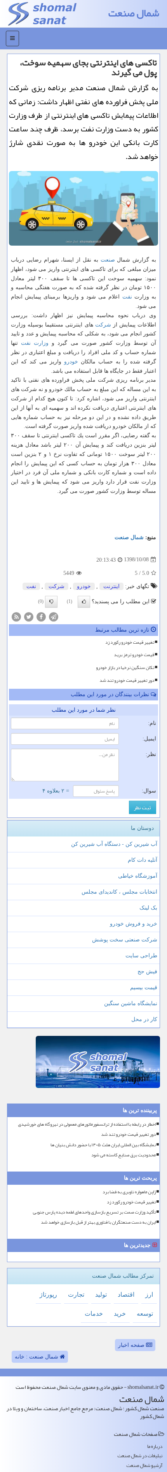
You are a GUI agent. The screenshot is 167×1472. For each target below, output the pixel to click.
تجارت (76, 1294)
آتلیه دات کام (142, 860)
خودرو (71, 362)
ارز (149, 1294)
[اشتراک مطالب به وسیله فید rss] (16, 616)
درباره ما (154, 1446)
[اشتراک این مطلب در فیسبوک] (41, 616)
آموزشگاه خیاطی (137, 876)
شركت (103, 325)
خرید (120, 1313)
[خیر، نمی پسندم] (51, 602)
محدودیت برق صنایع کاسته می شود (123, 1155)
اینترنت (111, 586)
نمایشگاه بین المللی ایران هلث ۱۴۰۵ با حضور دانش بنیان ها (103, 1144)
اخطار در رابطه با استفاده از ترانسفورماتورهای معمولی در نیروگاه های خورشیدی (87, 1124)
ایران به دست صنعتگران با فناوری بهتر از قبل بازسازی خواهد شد (98, 1222)
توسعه (145, 1313)
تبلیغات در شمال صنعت (139, 1455)
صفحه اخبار (132, 1345)
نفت (127, 297)
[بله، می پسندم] (84, 602)
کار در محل (144, 1019)
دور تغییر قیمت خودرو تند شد (126, 680)
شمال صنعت (133, 13)
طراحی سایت (141, 956)
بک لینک (148, 908)
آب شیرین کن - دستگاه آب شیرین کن (114, 844)
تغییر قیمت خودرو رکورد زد (129, 642)
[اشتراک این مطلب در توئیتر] (28, 616)
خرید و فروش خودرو (133, 924)
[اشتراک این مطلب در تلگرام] (53, 616)
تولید (101, 1294)
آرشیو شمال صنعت (144, 1465)
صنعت (108, 260)
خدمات (94, 1313)
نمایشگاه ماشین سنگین (130, 1003)
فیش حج (147, 971)
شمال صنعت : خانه (37, 1357)
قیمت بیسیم (143, 987)
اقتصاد (126, 1294)
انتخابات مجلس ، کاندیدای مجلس (119, 892)
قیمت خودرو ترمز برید (134, 654)
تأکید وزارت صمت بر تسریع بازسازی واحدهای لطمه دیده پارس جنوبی (94, 1212)
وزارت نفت (35, 343)
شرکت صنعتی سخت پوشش (124, 940)
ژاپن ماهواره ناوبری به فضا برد (129, 1191)
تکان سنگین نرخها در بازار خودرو (125, 667)
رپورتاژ (48, 1294)
